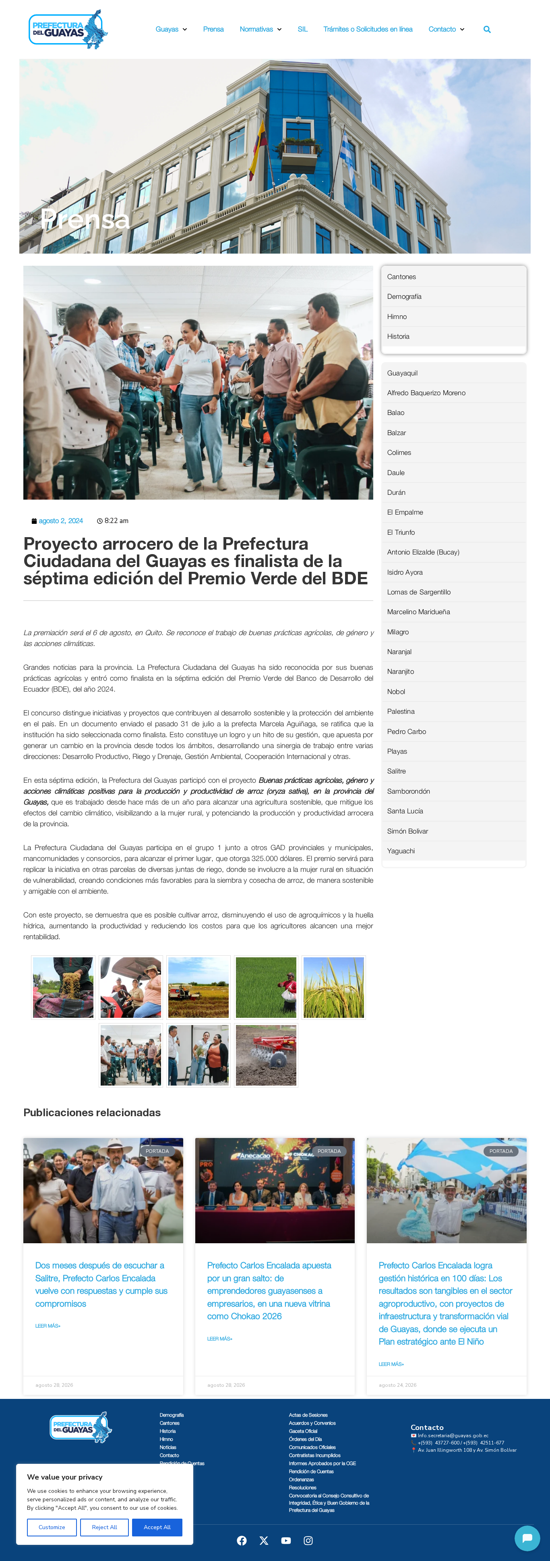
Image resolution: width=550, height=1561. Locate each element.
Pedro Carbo (406, 731)
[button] (487, 29)
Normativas (256, 29)
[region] (104, 1504)
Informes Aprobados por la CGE (322, 1463)
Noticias (168, 1447)
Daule (396, 472)
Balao (395, 412)
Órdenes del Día (305, 1439)
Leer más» (47, 1325)
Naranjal (399, 651)
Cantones (401, 276)
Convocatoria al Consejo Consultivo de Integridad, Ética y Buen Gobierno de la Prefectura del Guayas (329, 1503)
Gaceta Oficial (303, 1431)
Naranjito (400, 671)
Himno (397, 316)
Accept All (157, 1527)
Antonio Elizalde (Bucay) (423, 552)
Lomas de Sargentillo (419, 592)
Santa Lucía (405, 811)
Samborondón (408, 791)
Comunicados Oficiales (312, 1447)
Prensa (213, 29)
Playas (397, 751)
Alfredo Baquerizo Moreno (426, 393)
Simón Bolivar (407, 831)
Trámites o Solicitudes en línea (368, 29)
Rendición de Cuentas (182, 1463)
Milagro (398, 632)
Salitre (396, 771)
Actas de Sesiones (308, 1415)
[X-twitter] (264, 1541)
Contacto (442, 29)
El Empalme (405, 512)
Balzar (396, 432)
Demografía (404, 296)
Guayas (167, 29)
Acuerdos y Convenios (312, 1423)
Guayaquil (402, 373)
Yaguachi (401, 851)
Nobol (396, 691)
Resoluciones (302, 1487)
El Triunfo (401, 532)
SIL (303, 29)
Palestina (401, 711)
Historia (398, 336)
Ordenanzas (301, 1479)
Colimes (399, 452)
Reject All (104, 1527)
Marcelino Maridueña (418, 612)
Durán (396, 492)
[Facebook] (242, 1541)
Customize (52, 1527)
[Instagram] (308, 1541)
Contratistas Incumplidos (315, 1455)
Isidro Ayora (405, 572)
